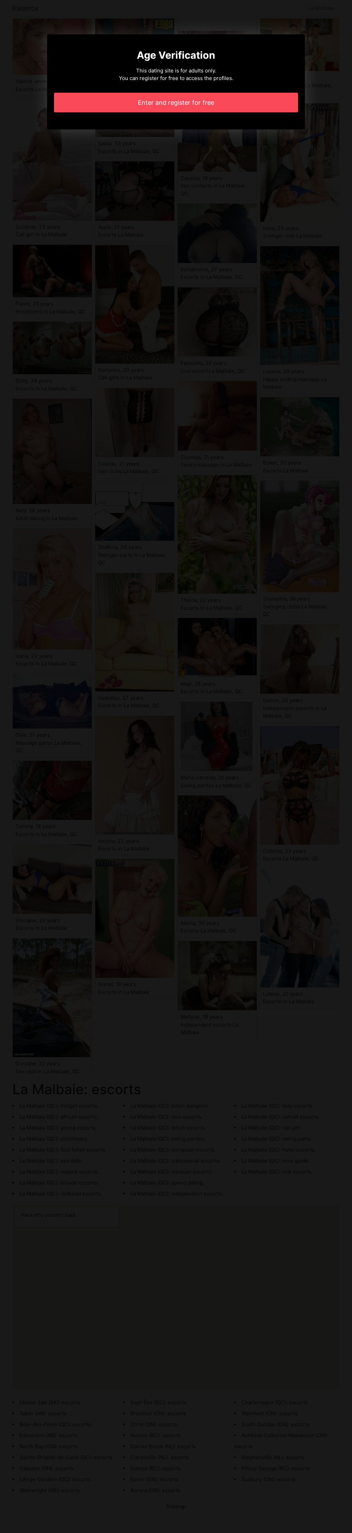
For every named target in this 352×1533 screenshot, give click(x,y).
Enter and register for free (176, 102)
